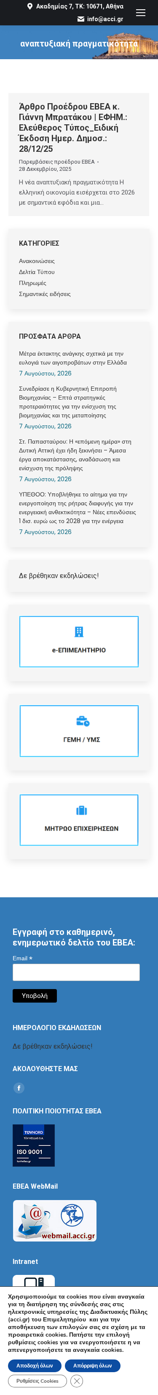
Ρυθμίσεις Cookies (37, 1381)
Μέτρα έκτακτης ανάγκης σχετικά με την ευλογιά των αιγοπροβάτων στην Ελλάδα (73, 358)
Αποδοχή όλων (34, 1365)
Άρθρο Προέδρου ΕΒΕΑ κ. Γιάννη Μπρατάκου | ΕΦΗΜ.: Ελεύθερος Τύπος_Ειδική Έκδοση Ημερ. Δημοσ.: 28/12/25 (73, 127)
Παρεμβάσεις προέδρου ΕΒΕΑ (57, 162)
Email (22, 958)
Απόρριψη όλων (92, 1365)
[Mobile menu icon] (141, 13)
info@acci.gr (105, 19)
